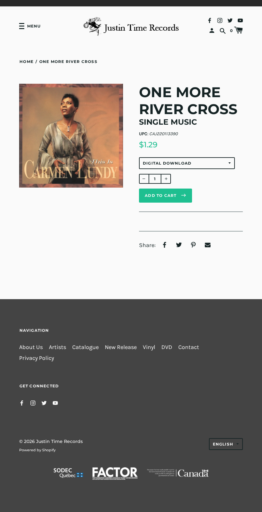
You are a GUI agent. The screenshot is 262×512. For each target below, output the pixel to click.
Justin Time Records (59, 441)
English (223, 444)
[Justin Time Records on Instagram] (219, 20)
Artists (57, 347)
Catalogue (85, 347)
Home (26, 61)
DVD (166, 347)
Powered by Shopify (37, 450)
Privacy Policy (36, 358)
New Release (121, 347)
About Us (31, 347)
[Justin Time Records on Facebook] (209, 20)
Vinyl (149, 347)
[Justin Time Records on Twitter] (230, 20)
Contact (188, 347)
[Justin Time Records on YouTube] (240, 20)
